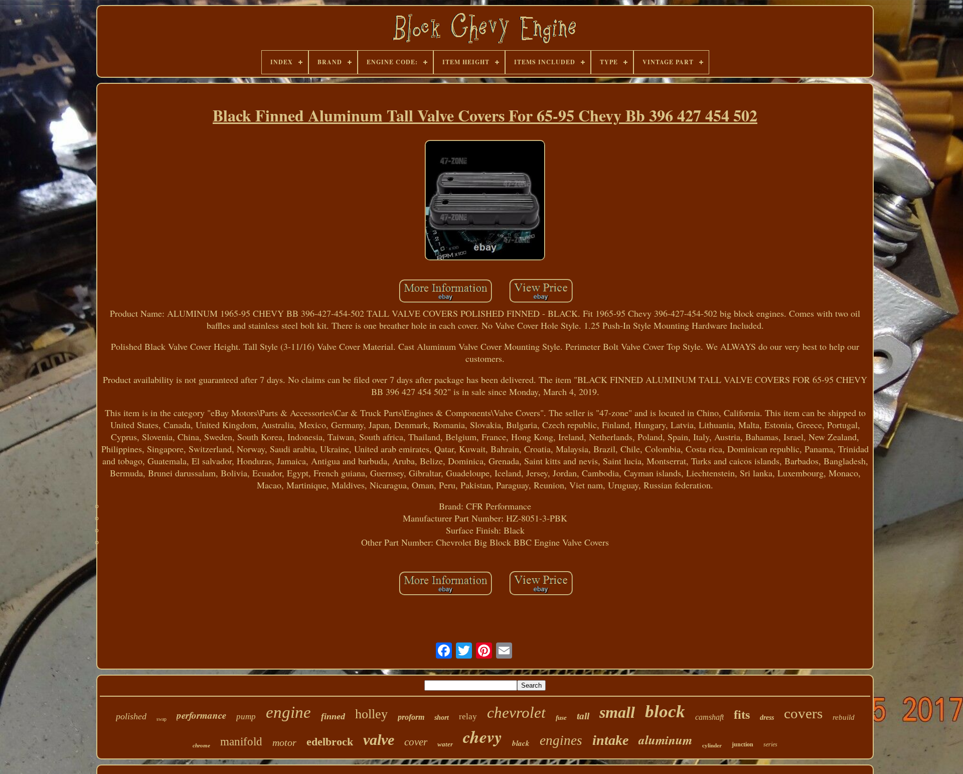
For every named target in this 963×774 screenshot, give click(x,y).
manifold (241, 741)
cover (415, 742)
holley (371, 714)
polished (131, 716)
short (441, 717)
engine (288, 712)
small (617, 712)
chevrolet (516, 712)
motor (284, 742)
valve (378, 739)
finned (333, 716)
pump (246, 716)
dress (767, 717)
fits (742, 714)
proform (411, 717)
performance (201, 715)
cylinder (712, 745)
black (521, 743)
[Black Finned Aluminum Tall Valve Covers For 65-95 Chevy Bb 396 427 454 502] (485, 201)
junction (742, 744)
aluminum (665, 739)
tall (583, 716)
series (770, 744)
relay (468, 716)
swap (161, 719)
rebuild (844, 717)
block (665, 711)
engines (561, 740)
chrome (201, 745)
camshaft (709, 717)
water (445, 744)
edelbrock (329, 741)
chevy (482, 736)
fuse (561, 717)
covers (803, 713)
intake (610, 740)
